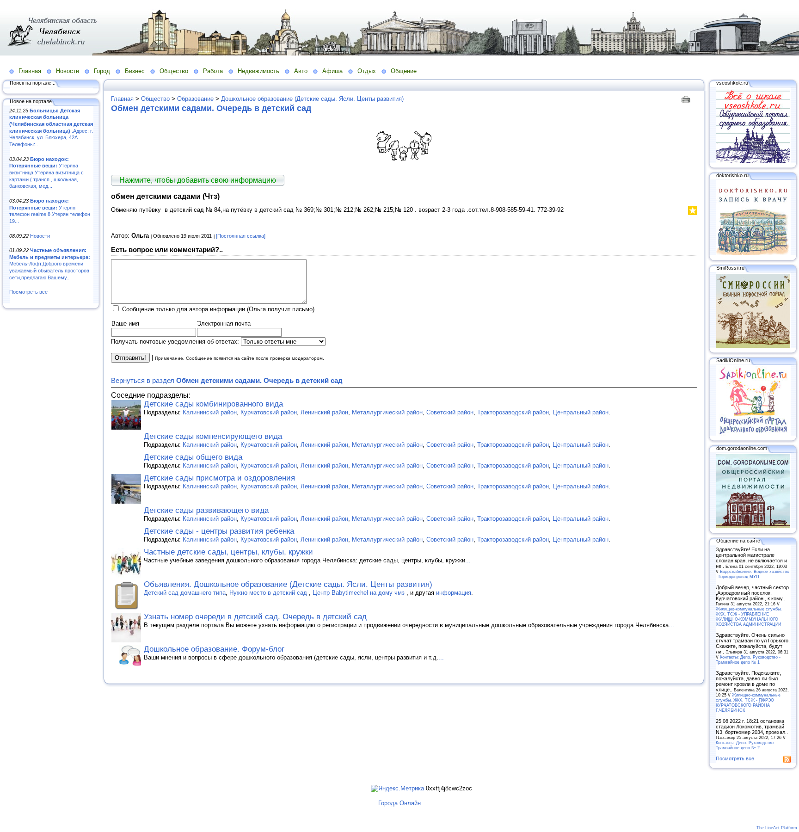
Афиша (332, 71)
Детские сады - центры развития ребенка (219, 531)
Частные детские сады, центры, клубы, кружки (228, 552)
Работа (213, 71)
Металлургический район (387, 412)
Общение (404, 71)
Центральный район (580, 412)
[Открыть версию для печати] (687, 98)
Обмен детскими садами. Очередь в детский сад (211, 108)
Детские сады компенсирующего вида (213, 436)
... (468, 560)
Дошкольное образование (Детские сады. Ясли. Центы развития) (312, 98)
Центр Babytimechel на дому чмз (359, 592)
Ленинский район (324, 412)
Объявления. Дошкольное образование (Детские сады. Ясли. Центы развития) (288, 584)
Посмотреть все (28, 292)
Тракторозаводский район (513, 412)
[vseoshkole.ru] (753, 161)
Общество (174, 71)
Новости (67, 71)
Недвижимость (258, 71)
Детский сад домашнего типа (185, 592)
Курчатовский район (268, 412)
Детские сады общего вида (193, 457)
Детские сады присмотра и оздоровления (219, 478)
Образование (195, 98)
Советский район (449, 412)
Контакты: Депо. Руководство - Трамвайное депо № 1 (748, 659)
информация (453, 592)
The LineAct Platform (776, 828)
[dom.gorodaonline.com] (753, 526)
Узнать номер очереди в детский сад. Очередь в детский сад (255, 616)
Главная (29, 71)
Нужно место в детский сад (269, 592)
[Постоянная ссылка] (240, 236)
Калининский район (210, 412)
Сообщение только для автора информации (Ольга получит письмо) (218, 309)
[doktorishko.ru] (753, 253)
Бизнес (135, 71)
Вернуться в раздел (227, 380)
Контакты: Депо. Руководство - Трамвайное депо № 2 (746, 745)
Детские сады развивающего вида (206, 510)
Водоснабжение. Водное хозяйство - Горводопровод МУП (752, 574)
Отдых (366, 71)
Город (102, 71)
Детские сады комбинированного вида (213, 404)
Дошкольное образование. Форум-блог (214, 649)
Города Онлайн (399, 803)
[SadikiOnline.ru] (753, 434)
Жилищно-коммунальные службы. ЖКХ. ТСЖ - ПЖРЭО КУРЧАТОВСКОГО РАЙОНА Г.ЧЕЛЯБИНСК (748, 702)
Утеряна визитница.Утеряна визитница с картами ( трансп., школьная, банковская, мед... (46, 172)
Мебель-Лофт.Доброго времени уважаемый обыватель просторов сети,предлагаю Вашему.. (49, 263)
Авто (300, 71)
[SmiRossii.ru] (753, 346)
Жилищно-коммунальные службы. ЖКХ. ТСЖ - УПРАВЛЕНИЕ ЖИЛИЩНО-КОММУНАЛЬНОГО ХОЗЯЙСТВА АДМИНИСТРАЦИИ (749, 616)
